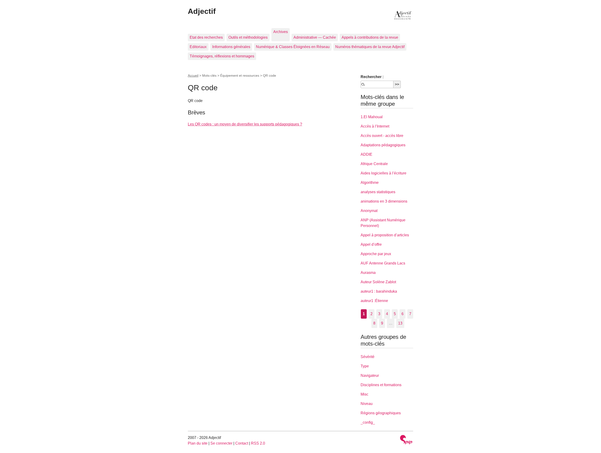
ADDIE (366, 154)
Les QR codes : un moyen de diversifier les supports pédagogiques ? (245, 124)
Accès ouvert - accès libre (382, 136)
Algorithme (370, 183)
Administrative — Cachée (314, 37)
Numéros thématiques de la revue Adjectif (370, 47)
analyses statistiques (378, 192)
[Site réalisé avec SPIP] (406, 440)
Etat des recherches (206, 37)
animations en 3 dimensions (384, 201)
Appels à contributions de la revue (370, 37)
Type (365, 366)
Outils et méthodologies (248, 37)
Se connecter (221, 443)
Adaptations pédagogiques (383, 145)
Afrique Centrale (374, 164)
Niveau (367, 404)
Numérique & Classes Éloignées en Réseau (293, 47)
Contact (241, 443)
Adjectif (202, 11)
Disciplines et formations (381, 385)
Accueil (193, 75)
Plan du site (198, 443)
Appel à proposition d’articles (385, 235)
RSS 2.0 (258, 443)
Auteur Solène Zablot (378, 282)
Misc (364, 394)
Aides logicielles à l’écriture (383, 173)
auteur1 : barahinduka (379, 291)
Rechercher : (372, 77)
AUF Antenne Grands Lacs (383, 263)
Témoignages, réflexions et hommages (222, 56)
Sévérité (367, 357)
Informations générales (231, 47)
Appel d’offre (371, 244)
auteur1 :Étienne (374, 301)
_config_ (368, 422)
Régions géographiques (381, 413)
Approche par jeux (376, 254)
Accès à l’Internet (375, 126)
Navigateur (370, 376)
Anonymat (369, 211)
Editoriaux (198, 47)
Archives (280, 32)
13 (400, 323)
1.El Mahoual (372, 117)
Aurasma (368, 273)
